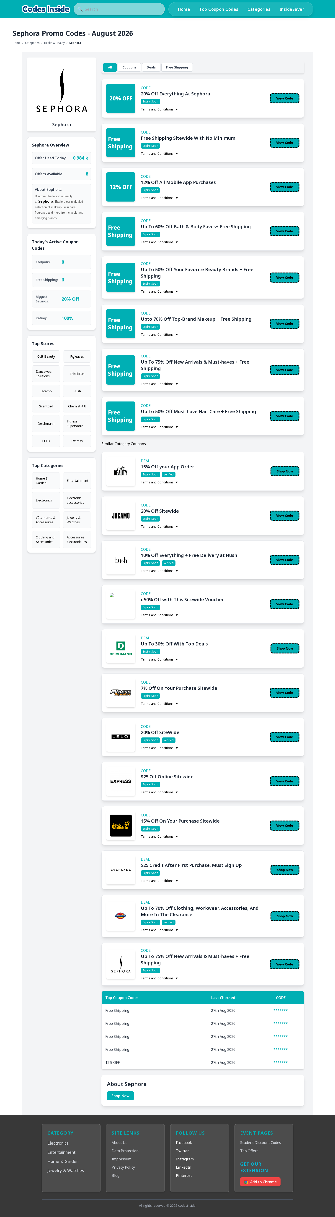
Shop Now (285, 471)
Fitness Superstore (75, 423)
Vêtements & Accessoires (46, 519)
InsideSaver (291, 9)
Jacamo (46, 391)
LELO (46, 441)
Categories (259, 9)
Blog (115, 1175)
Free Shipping (177, 67)
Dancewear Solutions (44, 373)
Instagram (185, 1159)
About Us (119, 1142)
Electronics (44, 500)
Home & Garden (42, 480)
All (110, 67)
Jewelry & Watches (74, 519)
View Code (284, 98)
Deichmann (46, 423)
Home (184, 9)
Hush (77, 391)
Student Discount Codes (260, 1142)
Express (77, 441)
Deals (151, 67)
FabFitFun (77, 374)
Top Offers (249, 1150)
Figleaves (77, 356)
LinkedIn (183, 1167)
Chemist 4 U (77, 406)
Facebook (184, 1142)
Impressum (121, 1159)
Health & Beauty (54, 43)
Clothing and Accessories (45, 539)
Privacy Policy (123, 1167)
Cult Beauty (46, 356)
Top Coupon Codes (218, 9)
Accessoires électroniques (77, 539)
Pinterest (184, 1175)
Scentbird (46, 406)
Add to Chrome (263, 1181)
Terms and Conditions (159, 109)
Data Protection (125, 1150)
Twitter (182, 1150)
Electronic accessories (75, 500)
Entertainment (77, 480)
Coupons (129, 67)
